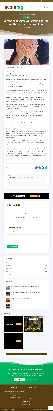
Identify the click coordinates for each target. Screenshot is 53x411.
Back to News (27, 354)
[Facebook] (36, 167)
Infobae (12, 161)
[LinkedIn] (43, 167)
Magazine (44, 389)
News (23, 14)
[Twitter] (39, 167)
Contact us (20, 379)
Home (19, 14)
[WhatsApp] (46, 167)
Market (43, 392)
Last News (28, 14)
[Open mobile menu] (47, 7)
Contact (43, 394)
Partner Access (33, 379)
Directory (32, 394)
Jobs (31, 398)
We (30, 392)
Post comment (13, 246)
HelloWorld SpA (46, 409)
